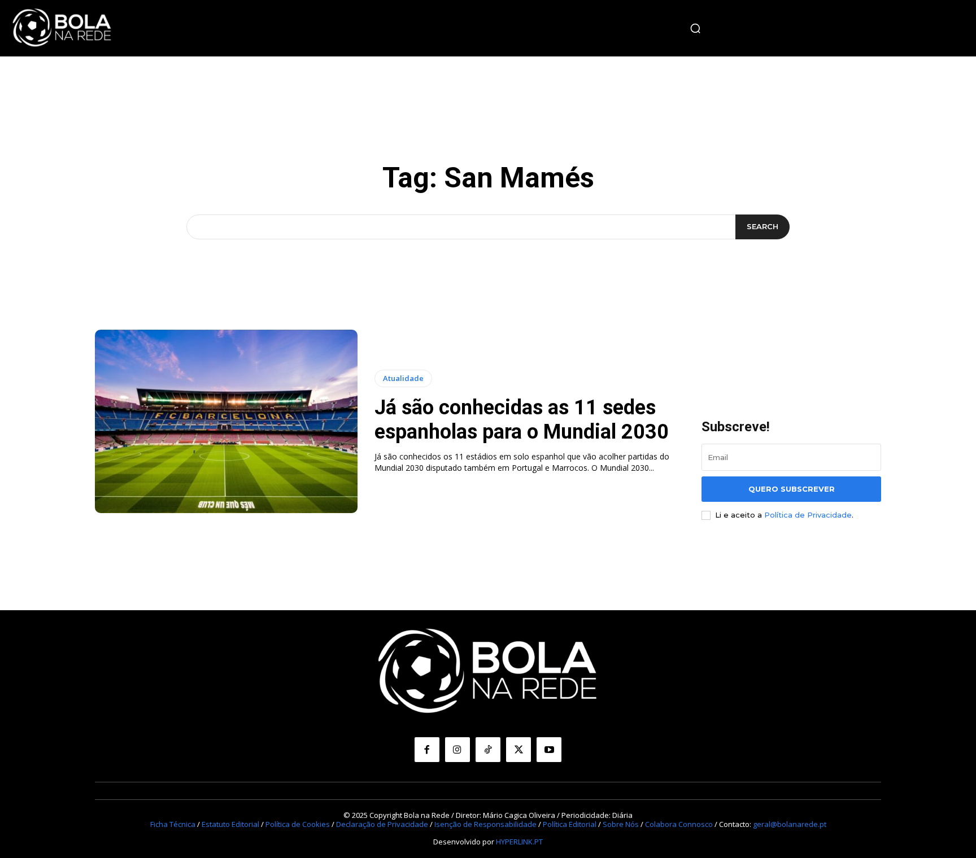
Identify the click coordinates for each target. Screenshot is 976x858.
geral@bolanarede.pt (789, 824)
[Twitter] (518, 749)
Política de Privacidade (808, 514)
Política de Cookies (297, 824)
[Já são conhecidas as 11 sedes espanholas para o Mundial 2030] (226, 422)
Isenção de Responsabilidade (485, 824)
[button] (695, 28)
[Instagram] (457, 749)
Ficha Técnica (172, 824)
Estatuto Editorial (230, 824)
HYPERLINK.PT (519, 842)
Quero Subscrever (791, 488)
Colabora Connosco (679, 824)
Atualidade (403, 378)
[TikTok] (488, 749)
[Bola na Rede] (62, 28)
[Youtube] (549, 749)
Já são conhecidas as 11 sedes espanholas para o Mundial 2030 (521, 420)
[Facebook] (427, 749)
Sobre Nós (621, 824)
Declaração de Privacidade (382, 824)
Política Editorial (569, 824)
